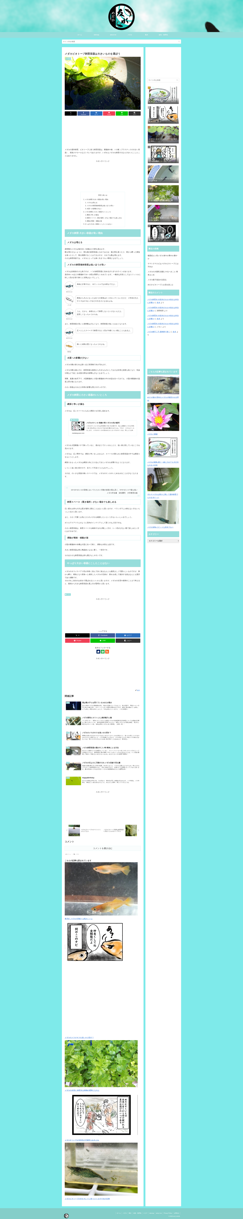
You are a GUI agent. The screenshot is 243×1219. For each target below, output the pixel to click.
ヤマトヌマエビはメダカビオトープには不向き (163, 265)
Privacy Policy (168, 1213)
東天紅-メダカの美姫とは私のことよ (79, 919)
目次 (100, 195)
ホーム (119, 1213)
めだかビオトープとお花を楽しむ (160, 285)
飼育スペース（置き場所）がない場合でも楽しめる (104, 218)
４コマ (145, 1213)
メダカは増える (92, 202)
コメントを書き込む (102, 848)
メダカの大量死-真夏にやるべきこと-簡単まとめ (163, 273)
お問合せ (176, 1213)
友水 (158, 303)
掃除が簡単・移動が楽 (94, 221)
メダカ (68, 594)
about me (159, 1213)
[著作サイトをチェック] (98, 652)
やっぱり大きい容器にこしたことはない (98, 224)
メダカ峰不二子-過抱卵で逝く (158, 332)
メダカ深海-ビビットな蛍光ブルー (160, 527)
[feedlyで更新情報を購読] (103, 652)
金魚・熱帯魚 (137, 1213)
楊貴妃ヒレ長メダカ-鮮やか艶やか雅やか (162, 257)
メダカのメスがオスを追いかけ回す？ (79, 1038)
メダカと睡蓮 (152, 434)
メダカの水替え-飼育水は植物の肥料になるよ (82, 1090)
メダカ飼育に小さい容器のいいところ (98, 212)
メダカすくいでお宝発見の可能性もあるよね (82, 1140)
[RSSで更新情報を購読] (107, 652)
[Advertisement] (103, 132)
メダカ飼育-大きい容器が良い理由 (96, 199)
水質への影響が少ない (94, 208)
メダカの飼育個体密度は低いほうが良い (100, 205)
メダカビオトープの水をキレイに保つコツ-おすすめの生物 (87, 1199)
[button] (179, 41)
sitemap (151, 1213)
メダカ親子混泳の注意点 (157, 280)
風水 (130, 1213)
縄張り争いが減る (93, 215)
